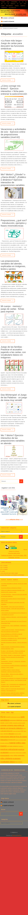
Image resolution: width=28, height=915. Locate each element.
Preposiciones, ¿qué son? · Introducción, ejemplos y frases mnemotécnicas (14, 223)
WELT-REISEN (18, 761)
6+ (17, 3)
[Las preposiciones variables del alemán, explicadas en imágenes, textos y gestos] (14, 276)
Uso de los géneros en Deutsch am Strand (11, 587)
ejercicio (11, 733)
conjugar (3, 725)
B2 (2, 3)
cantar (10, 723)
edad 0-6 (13, 3)
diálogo (1, 733)
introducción (11, 740)
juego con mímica (19, 739)
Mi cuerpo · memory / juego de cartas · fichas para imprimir (12, 309)
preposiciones (12, 752)
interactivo (4, 740)
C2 (8, 3)
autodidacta (4, 720)
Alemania (18, 717)
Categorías (14, 1)
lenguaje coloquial (4, 743)
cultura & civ (12, 7)
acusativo (8, 717)
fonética (23, 5)
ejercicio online (17, 733)
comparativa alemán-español (19, 723)
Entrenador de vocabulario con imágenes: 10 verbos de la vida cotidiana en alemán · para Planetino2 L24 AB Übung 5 (14, 680)
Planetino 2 (21, 746)
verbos (11, 755)
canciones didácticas (16, 720)
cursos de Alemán (17, 731)
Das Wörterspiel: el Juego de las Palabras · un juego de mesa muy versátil (14, 397)
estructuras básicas (8, 737)
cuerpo (24, 728)
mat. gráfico (9, 5)
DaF (22, 731)
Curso (3, 1)
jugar (25, 739)
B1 (26, 1)
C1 (5, 3)
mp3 (8, 746)
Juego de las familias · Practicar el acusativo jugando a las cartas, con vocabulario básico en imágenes (13, 352)
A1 (19, 1)
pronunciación (5, 755)
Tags (8, 1)
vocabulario (16, 758)
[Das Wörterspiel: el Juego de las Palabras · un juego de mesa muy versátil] (14, 408)
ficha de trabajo (21, 737)
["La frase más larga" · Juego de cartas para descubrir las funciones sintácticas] (14, 56)
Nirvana (14, 835)
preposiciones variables (21, 752)
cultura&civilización (6, 731)
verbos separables (19, 755)
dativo (25, 731)
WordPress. (19, 835)
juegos (17, 5)
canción (7, 723)
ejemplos (6, 733)
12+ (21, 3)
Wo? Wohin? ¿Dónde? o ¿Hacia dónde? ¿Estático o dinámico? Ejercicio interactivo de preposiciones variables (13, 179)
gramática (4, 7)
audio (2, 5)
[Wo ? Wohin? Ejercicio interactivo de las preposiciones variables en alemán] (14, 451)
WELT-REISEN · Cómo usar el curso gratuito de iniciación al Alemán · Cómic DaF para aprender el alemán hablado (13, 608)
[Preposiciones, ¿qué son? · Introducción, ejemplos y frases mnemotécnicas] (14, 233)
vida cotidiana (6, 758)
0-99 (25, 3)
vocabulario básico (7, 762)
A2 (22, 1)
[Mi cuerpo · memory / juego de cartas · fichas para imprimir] (14, 319)
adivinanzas (14, 717)
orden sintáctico (13, 746)
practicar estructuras (9, 749)
